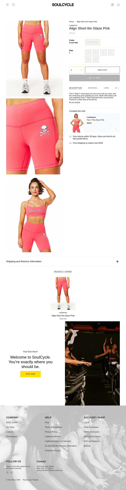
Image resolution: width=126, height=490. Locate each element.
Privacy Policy (51, 432)
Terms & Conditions (53, 427)
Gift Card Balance (91, 441)
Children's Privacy (53, 451)
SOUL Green (11, 422)
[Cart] (118, 4)
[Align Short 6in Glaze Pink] (63, 293)
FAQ (47, 422)
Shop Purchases (91, 427)
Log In (86, 422)
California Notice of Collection (58, 441)
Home (71, 22)
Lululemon (73, 25)
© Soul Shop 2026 (13, 480)
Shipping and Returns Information (24, 261)
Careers (9, 432)
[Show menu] (7, 4)
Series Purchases (91, 432)
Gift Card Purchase (92, 436)
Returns (87, 446)
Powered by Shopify (30, 480)
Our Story (10, 427)
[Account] (112, 4)
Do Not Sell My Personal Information (61, 446)
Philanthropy (11, 436)
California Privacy (52, 436)
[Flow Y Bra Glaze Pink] (76, 122)
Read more (74, 102)
